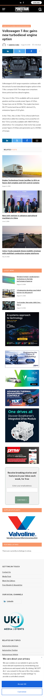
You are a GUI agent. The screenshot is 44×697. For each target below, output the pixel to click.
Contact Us (6, 572)
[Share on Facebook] (31, 51)
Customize (22, 692)
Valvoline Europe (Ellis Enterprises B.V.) (22, 538)
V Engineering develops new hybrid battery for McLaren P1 (29, 291)
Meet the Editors (8, 581)
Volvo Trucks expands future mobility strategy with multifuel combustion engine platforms (21, 252)
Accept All (22, 684)
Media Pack (6, 576)
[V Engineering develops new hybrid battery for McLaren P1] (8, 293)
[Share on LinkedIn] (7, 51)
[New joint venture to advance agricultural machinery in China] (22, 201)
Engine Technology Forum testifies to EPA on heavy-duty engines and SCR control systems (20, 181)
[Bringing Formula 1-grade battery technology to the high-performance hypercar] (8, 279)
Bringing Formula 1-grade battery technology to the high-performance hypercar (28, 279)
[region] (22, 676)
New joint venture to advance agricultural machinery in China (19, 217)
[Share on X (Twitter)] (19, 51)
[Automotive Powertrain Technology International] (22, 9)
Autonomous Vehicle (10, 654)
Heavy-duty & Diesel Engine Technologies (16, 26)
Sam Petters (14, 45)
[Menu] (3, 9)
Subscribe (36, 2)
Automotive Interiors (10, 646)
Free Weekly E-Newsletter (12, 585)
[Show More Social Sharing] (39, 51)
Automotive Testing (9, 650)
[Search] (40, 9)
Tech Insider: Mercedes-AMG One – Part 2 (29, 303)
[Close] (41, 657)
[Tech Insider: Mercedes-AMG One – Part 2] (8, 305)
